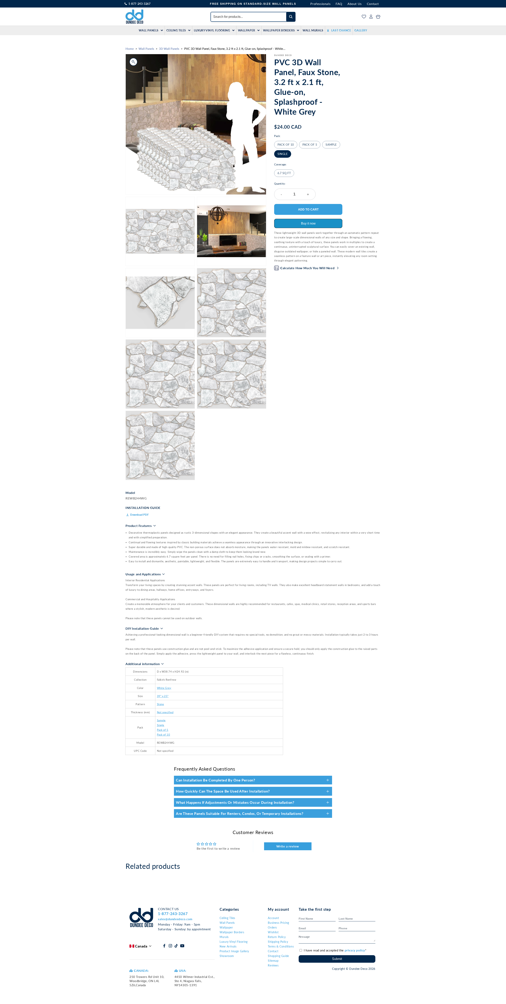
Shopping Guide (278, 956)
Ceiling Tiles (176, 30)
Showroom (227, 956)
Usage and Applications (143, 574)
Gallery (360, 30)
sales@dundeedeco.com (175, 919)
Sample (331, 144)
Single (283, 154)
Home (130, 48)
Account (273, 918)
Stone (160, 704)
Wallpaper (246, 30)
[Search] (290, 17)
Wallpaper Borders (279, 30)
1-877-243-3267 (139, 3)
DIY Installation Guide (142, 628)
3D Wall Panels (169, 48)
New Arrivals (228, 946)
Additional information (143, 664)
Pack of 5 (309, 144)
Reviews (273, 965)
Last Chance (341, 30)
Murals (224, 937)
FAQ (339, 4)
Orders (272, 927)
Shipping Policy (278, 941)
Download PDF (139, 514)
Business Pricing (278, 922)
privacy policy (355, 950)
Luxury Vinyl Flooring (212, 30)
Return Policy (277, 937)
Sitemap (273, 960)
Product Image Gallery (234, 951)
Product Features (139, 525)
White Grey (164, 688)
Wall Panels (149, 30)
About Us (354, 4)
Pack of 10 (286, 144)
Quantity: (291, 189)
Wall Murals (313, 30)
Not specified (165, 712)
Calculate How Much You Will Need (307, 268)
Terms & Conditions (281, 946)
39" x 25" (163, 696)
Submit (337, 959)
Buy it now (308, 223)
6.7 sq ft (284, 173)
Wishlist (273, 932)
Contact (373, 4)
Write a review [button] (287, 846)
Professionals (320, 4)
